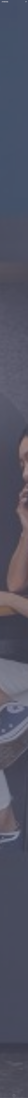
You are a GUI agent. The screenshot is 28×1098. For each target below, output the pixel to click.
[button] (26, 1)
